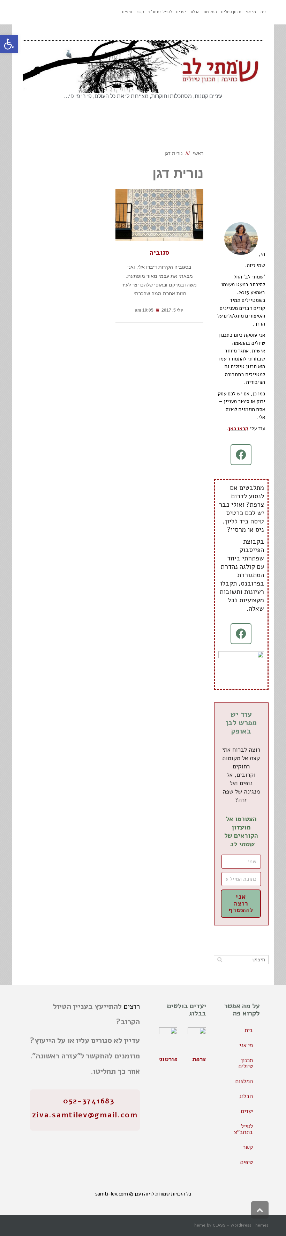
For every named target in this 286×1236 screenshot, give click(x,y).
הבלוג (246, 1096)
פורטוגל (167, 1059)
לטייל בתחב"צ (243, 1129)
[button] (9, 44)
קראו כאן (238, 428)
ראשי (198, 153)
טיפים (246, 1162)
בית (248, 1030)
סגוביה (159, 252)
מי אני (246, 1045)
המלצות (244, 1081)
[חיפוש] (220, 959)
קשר (248, 1147)
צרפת (199, 1059)
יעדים (247, 1111)
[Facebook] (241, 454)
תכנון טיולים (245, 1063)
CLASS (219, 1225)
